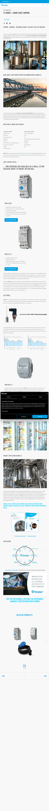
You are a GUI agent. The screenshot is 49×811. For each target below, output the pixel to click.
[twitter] (7, 23)
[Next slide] (46, 641)
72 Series (26, 153)
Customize (23, 416)
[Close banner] (47, 393)
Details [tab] (24, 397)
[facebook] (4, 23)
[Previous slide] (2, 641)
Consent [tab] (8, 397)
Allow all (40, 416)
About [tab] (40, 397)
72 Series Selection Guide (19, 536)
